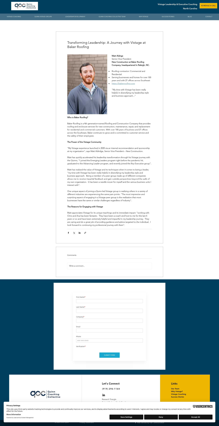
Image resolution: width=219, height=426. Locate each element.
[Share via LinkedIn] (79, 233)
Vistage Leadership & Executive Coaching (177, 4)
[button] (75, 16)
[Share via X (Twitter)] (74, 233)
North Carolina (190, 8)
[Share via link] (85, 233)
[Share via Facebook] (68, 233)
